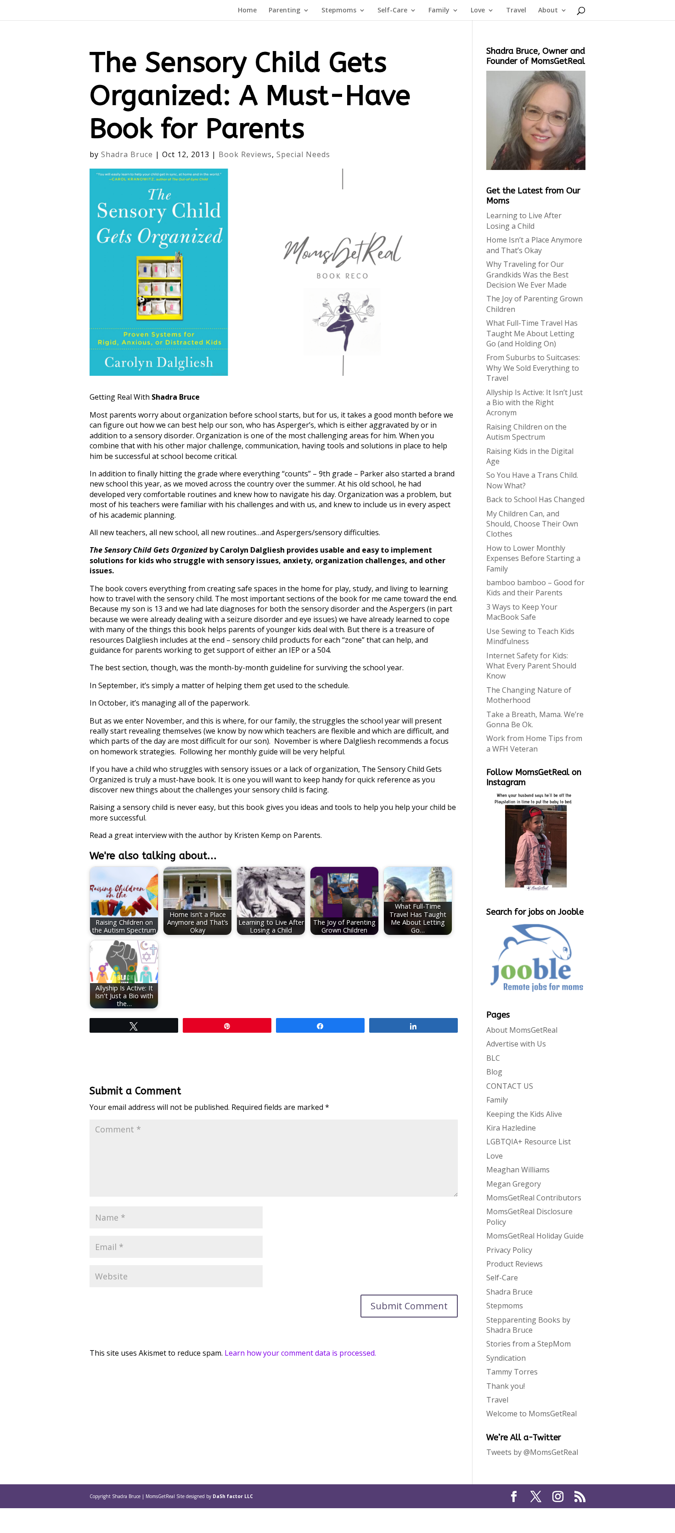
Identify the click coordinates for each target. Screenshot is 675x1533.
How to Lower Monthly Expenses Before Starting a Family (533, 558)
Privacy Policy (509, 1250)
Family (439, 10)
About (548, 10)
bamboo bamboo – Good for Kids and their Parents (535, 587)
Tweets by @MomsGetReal (532, 1452)
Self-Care (392, 10)
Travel (516, 10)
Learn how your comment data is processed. (300, 1353)
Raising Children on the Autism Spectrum (526, 432)
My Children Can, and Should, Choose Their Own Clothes (532, 524)
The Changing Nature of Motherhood (528, 695)
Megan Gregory (513, 1184)
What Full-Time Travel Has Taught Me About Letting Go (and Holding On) (532, 333)
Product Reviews (514, 1264)
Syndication (506, 1358)
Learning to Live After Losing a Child (524, 220)
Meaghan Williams (518, 1170)
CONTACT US (509, 1086)
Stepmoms (338, 10)
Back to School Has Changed (535, 499)
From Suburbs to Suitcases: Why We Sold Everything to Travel (533, 367)
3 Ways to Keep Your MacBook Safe (521, 612)
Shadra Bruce (127, 154)
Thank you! (505, 1386)
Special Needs (303, 154)
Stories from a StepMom (528, 1344)
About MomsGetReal (521, 1030)
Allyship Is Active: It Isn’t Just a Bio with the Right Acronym (534, 402)
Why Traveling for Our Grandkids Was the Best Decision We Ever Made (527, 274)
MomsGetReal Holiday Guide (535, 1236)
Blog (494, 1072)
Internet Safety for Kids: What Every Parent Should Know (531, 666)
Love (478, 10)
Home (247, 10)
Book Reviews (245, 154)
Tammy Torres (512, 1372)
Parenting (284, 10)
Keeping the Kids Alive (524, 1114)
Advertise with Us (516, 1044)
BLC (493, 1058)
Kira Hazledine (511, 1128)
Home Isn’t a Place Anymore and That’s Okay (534, 245)
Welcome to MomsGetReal (531, 1414)
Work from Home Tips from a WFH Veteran (534, 743)
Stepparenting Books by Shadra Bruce (528, 1325)
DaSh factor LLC (233, 1496)
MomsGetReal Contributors (533, 1198)
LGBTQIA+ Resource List (528, 1142)
